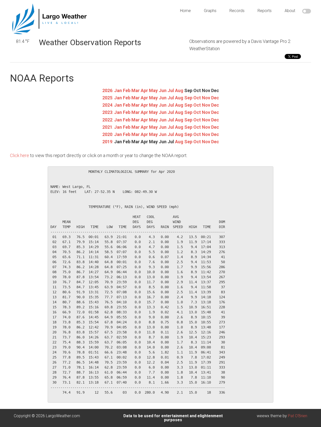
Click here (19, 155)
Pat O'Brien (297, 415)
